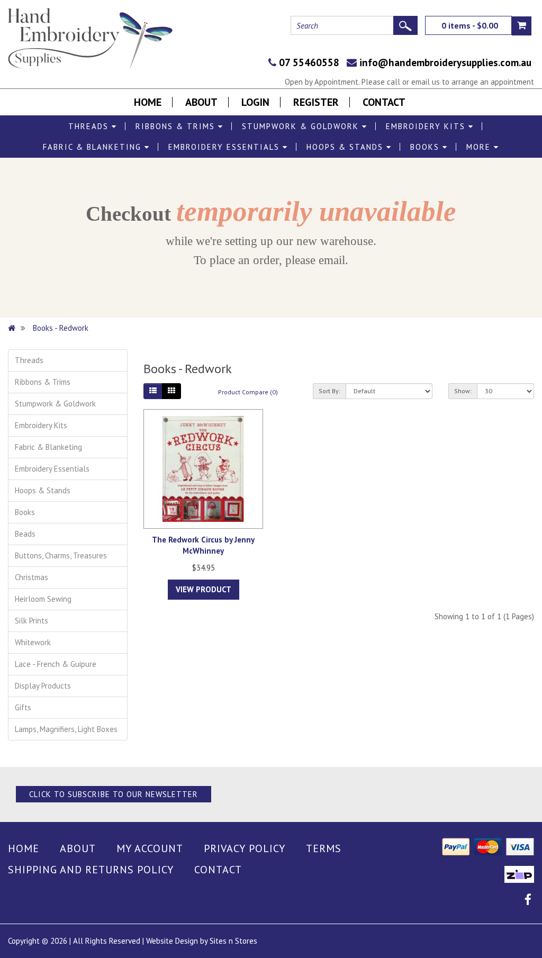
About (201, 102)
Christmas (31, 577)
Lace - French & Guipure (55, 664)
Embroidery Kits (427, 126)
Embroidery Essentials (225, 147)
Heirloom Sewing (43, 599)
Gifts (23, 707)
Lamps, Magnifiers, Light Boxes (66, 729)
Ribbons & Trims (177, 126)
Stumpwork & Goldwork (302, 126)
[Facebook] (528, 901)
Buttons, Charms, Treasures (61, 555)
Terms (323, 848)
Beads (25, 534)
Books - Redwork (60, 328)
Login (255, 102)
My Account (149, 848)
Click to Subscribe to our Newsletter (113, 794)
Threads (90, 126)
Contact (384, 102)
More (480, 147)
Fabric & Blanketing (93, 147)
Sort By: (329, 391)
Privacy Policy (244, 848)
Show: (463, 391)
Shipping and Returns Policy (91, 869)
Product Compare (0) (248, 392)
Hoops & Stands (346, 147)
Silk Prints (31, 621)
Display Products (43, 686)
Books (426, 147)
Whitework (33, 642)
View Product (203, 589)
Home (147, 102)
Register (316, 102)
